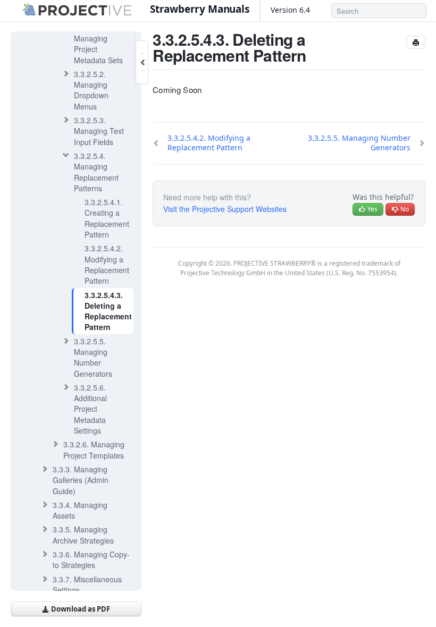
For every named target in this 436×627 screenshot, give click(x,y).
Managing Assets (80, 510)
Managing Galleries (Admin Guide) (80, 480)
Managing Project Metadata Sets (98, 43)
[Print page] (415, 42)
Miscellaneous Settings (87, 584)
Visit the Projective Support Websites (225, 209)
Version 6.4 (291, 10)
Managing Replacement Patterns (96, 171)
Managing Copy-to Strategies (91, 559)
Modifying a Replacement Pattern (107, 264)
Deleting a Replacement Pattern (108, 311)
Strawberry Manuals (199, 9)
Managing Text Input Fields (99, 131)
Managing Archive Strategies (83, 534)
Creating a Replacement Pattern (107, 218)
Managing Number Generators (93, 357)
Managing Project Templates (93, 449)
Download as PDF (79, 609)
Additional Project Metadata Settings (90, 409)
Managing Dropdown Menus (91, 90)
